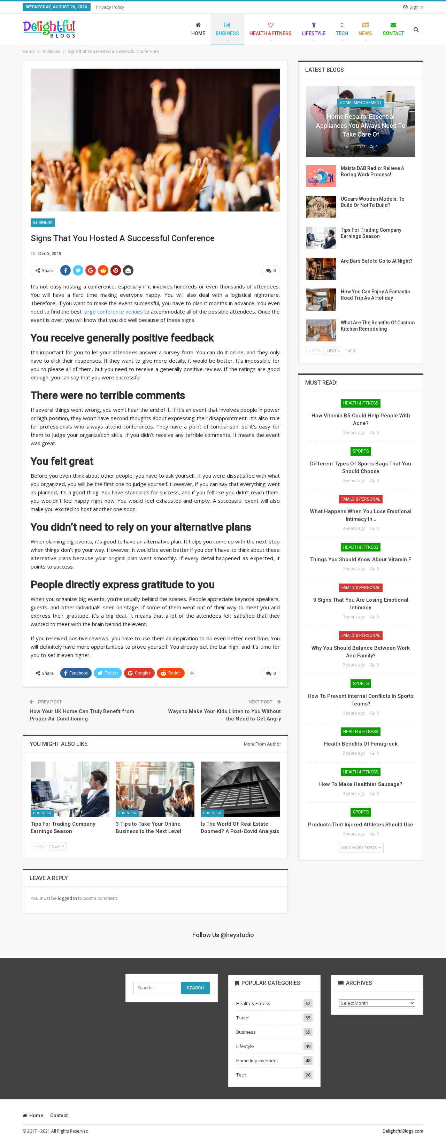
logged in (67, 898)
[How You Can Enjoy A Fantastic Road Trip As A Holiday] (321, 299)
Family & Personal (360, 499)
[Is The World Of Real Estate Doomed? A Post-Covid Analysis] (240, 789)
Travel (242, 1017)
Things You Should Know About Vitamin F (360, 559)
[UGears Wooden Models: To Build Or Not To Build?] (321, 207)
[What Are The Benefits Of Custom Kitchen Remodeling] (321, 330)
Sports (361, 451)
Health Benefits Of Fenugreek (361, 744)
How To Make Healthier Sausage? (360, 784)
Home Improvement (361, 102)
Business (227, 33)
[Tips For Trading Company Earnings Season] (70, 789)
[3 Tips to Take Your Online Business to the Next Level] (155, 789)
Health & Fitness (270, 33)
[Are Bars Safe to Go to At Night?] (321, 269)
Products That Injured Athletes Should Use (360, 824)
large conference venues (113, 311)
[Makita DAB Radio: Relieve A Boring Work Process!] (321, 176)
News (365, 33)
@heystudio (237, 935)
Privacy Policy (110, 7)
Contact (393, 33)
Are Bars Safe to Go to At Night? (377, 261)
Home (198, 33)
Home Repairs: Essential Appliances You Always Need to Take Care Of (361, 125)
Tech (342, 33)
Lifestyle (313, 33)
